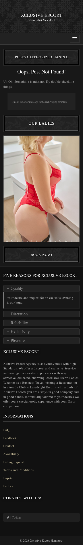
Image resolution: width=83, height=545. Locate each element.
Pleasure (18, 340)
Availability (11, 453)
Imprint (8, 478)
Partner (8, 486)
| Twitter (15, 517)
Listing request (13, 462)
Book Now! (41, 255)
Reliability (19, 322)
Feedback (10, 438)
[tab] (41, 288)
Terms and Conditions (18, 470)
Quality (17, 288)
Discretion (19, 314)
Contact (8, 446)
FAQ (6, 429)
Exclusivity (20, 331)
